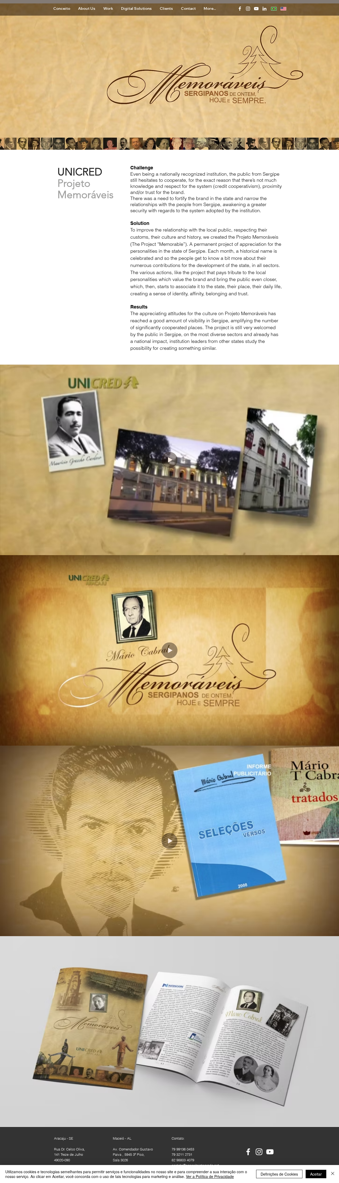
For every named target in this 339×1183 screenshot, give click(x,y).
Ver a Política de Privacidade (210, 1176)
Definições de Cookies (279, 1174)
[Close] (332, 1174)
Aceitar (316, 1174)
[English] (281, 8)
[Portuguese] (271, 8)
